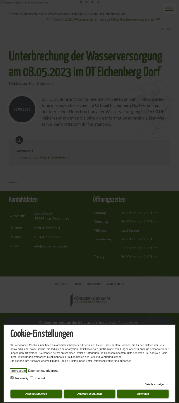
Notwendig (22, 378)
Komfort (39, 378)
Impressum (18, 370)
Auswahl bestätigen (89, 393)
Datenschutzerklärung (43, 370)
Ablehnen (143, 393)
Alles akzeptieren (36, 393)
